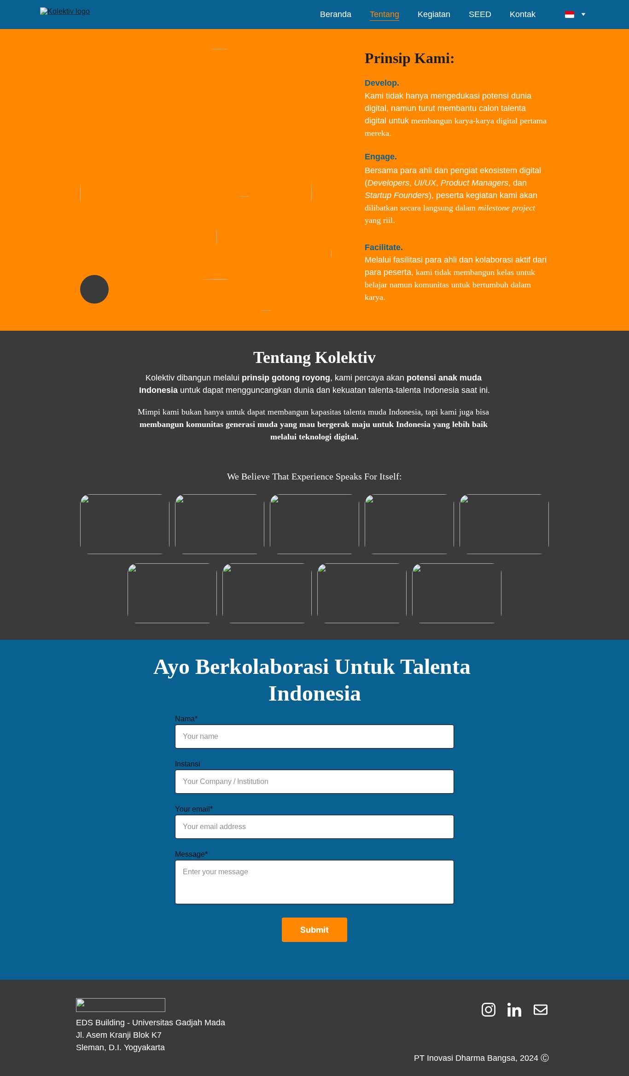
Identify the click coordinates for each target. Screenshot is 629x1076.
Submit (314, 930)
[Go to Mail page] (540, 1010)
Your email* (194, 809)
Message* (191, 854)
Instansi (187, 764)
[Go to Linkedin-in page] (518, 1010)
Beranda (335, 14)
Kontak (523, 14)
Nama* (186, 719)
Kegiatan (434, 14)
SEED (480, 14)
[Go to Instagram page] (493, 1010)
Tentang (384, 14)
